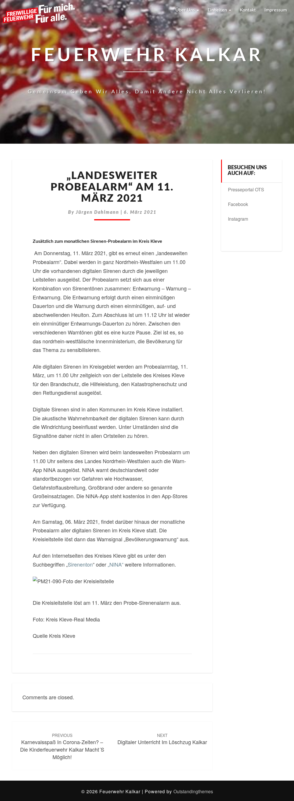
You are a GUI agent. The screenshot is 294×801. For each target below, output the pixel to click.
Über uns (185, 10)
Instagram (238, 218)
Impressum (275, 10)
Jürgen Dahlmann (97, 212)
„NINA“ (115, 564)
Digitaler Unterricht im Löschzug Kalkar (162, 739)
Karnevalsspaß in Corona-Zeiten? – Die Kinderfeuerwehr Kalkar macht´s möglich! (62, 746)
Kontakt (248, 10)
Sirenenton (80, 564)
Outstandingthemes (193, 791)
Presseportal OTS (246, 189)
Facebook (238, 204)
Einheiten (218, 10)
